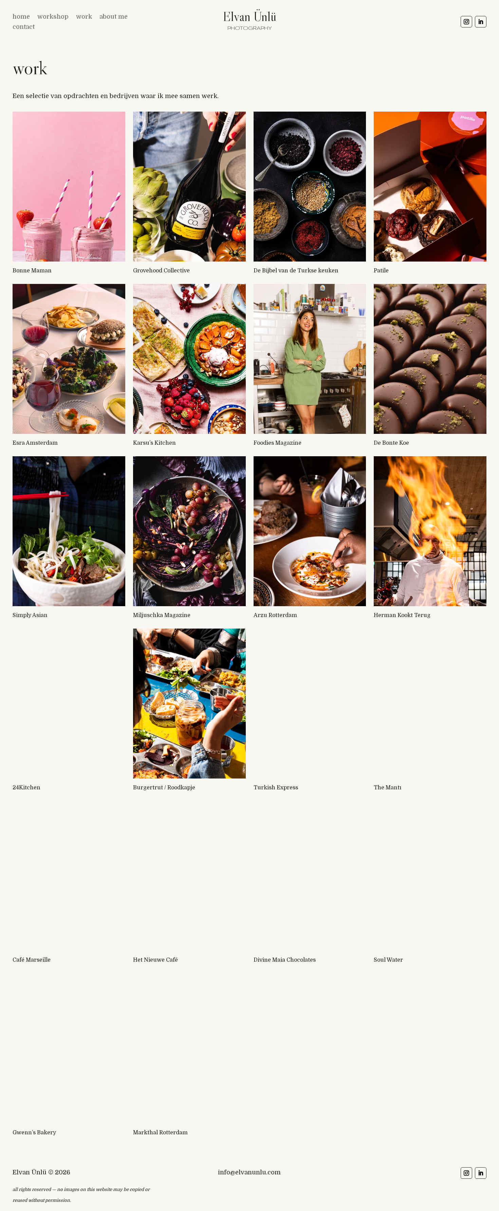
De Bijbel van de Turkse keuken (296, 271)
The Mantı (387, 788)
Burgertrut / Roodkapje (164, 788)
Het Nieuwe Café (155, 960)
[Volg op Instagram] (466, 21)
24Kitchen (26, 788)
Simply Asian (30, 615)
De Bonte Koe (391, 443)
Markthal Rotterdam (160, 1133)
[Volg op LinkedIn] (480, 21)
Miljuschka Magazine (161, 615)
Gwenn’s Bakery (34, 1133)
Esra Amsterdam (35, 443)
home (21, 17)
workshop (53, 17)
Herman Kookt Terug (402, 615)
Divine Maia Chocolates (285, 960)
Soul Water (388, 960)
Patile (381, 271)
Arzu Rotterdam (275, 615)
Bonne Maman (32, 271)
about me (113, 17)
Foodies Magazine (277, 443)
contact (24, 27)
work (84, 17)
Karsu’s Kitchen (154, 443)
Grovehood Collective (161, 271)
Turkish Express (276, 788)
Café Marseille (32, 960)
